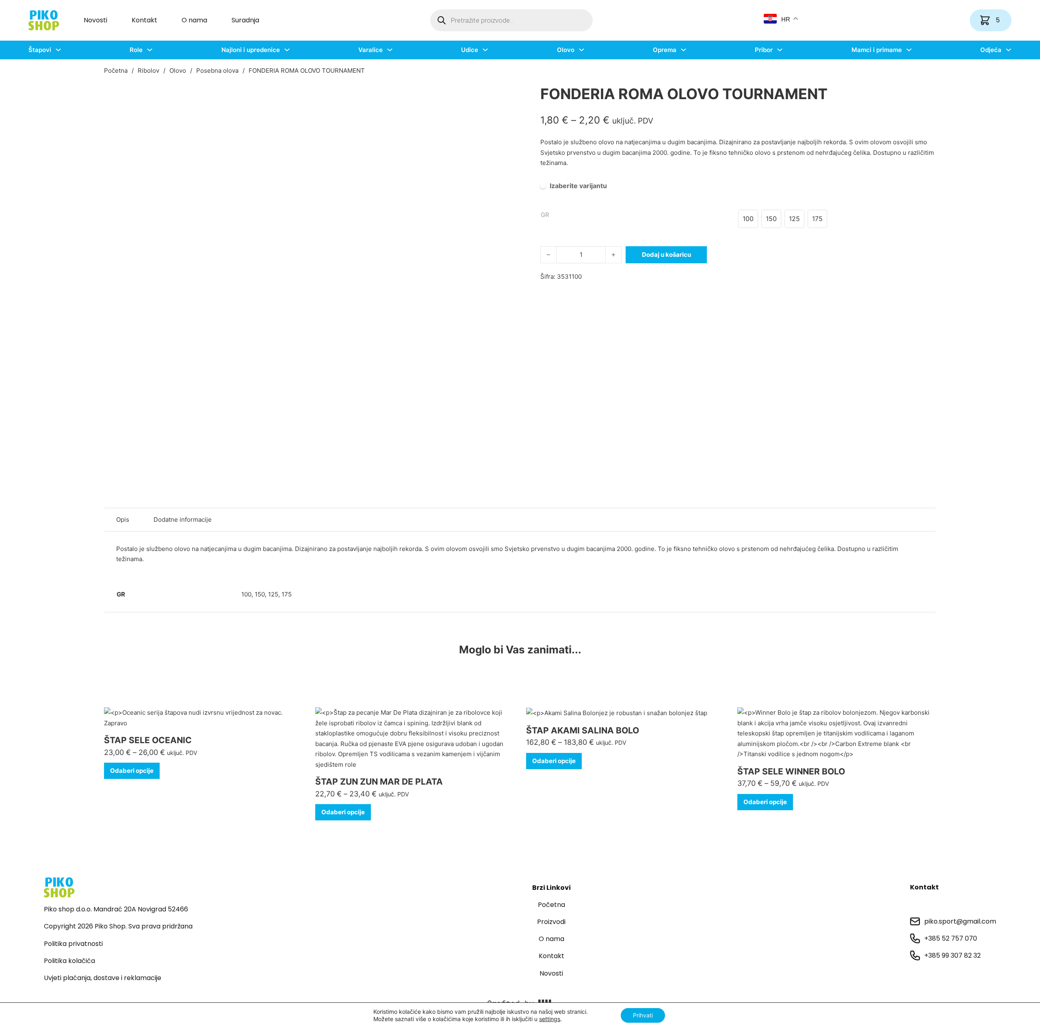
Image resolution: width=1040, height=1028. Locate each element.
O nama (194, 20)
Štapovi (39, 50)
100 (246, 594)
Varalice (370, 50)
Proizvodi (551, 921)
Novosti (95, 20)
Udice (469, 50)
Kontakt (144, 20)
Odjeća (990, 50)
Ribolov (148, 70)
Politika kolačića (69, 960)
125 (273, 594)
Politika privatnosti (73, 943)
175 (287, 594)
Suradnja (245, 20)
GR (545, 215)
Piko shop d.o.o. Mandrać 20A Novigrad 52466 (116, 909)
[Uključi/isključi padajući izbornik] (58, 50)
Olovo (565, 50)
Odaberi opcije (132, 770)
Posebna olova (217, 70)
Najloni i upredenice (250, 50)
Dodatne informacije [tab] (183, 519)
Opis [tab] (122, 519)
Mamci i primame (877, 50)
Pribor (764, 50)
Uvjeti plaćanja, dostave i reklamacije (102, 977)
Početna (116, 70)
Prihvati (643, 1015)
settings (549, 1018)
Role (136, 50)
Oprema (664, 50)
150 (260, 594)
